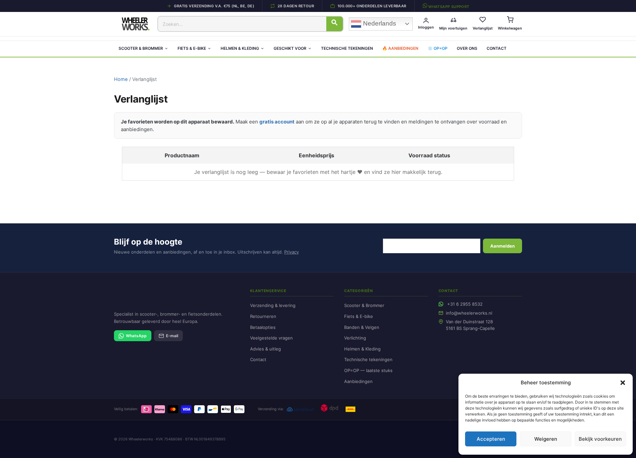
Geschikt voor (290, 48)
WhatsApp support (448, 6)
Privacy (291, 252)
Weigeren (545, 439)
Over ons (467, 48)
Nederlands (378, 23)
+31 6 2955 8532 (465, 304)
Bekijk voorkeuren (600, 439)
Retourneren (263, 316)
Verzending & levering (272, 305)
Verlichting (355, 338)
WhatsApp (136, 335)
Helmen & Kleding (240, 48)
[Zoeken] (334, 24)
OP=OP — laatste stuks (368, 370)
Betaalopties (263, 327)
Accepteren (491, 439)
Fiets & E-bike (192, 48)
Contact (496, 48)
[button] (622, 382)
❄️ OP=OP (438, 48)
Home (121, 79)
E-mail (172, 335)
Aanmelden (502, 246)
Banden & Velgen (361, 327)
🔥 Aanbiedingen (400, 48)
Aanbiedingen (358, 381)
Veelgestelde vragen (271, 338)
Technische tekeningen (347, 48)
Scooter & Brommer (141, 48)
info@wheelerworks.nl (469, 313)
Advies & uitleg (265, 348)
